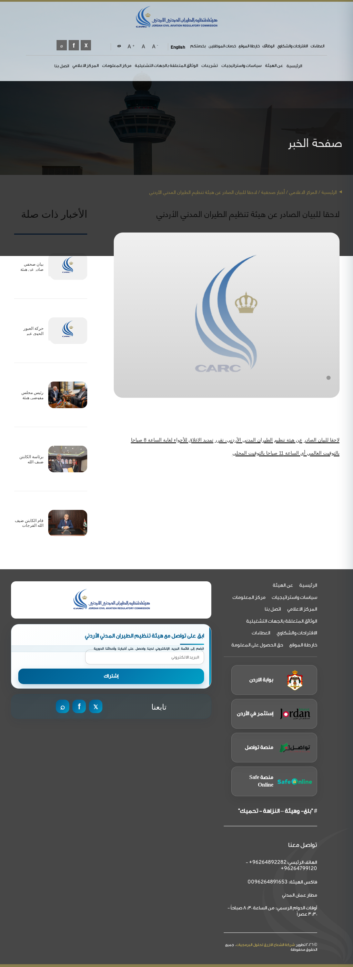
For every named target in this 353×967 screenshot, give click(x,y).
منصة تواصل (259, 747)
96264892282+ (267, 862)
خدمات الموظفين (222, 46)
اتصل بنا (61, 65)
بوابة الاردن (261, 680)
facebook (74, 45)
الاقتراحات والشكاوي (292, 46)
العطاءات (317, 46)
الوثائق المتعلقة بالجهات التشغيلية (166, 65)
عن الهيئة (274, 65)
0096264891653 (268, 882)
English (178, 47)
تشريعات (209, 65)
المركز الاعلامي (85, 65)
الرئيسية (294, 65)
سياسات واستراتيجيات (241, 65)
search (62, 45)
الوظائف (268, 46)
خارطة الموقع (249, 46)
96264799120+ (299, 868)
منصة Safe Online (261, 781)
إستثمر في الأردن (255, 714)
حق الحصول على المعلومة (257, 645)
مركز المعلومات (116, 65)
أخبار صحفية (273, 192)
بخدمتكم (198, 46)
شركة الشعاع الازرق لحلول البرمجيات (265, 945)
